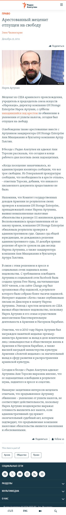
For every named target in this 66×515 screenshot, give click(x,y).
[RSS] (35, 474)
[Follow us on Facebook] (5, 474)
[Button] (56, 46)
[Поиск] (55, 511)
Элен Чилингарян (12, 33)
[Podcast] (42, 474)
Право (6, 13)
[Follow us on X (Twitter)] (12, 474)
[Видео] (40, 511)
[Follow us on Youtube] (20, 474)
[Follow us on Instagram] (27, 474)
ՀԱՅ (10, 511)
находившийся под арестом (20, 113)
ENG (25, 511)
